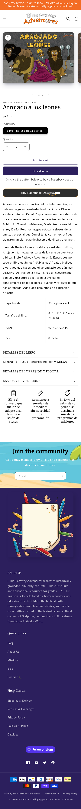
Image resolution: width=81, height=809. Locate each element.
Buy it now (40, 171)
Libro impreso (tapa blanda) (25, 130)
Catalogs (13, 734)
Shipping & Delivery (20, 700)
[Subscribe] (62, 476)
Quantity (8, 139)
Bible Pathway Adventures (26, 793)
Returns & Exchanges (21, 709)
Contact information (62, 799)
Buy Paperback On (34, 192)
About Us (13, 651)
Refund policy (52, 793)
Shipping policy (41, 799)
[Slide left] (32, 95)
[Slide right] (49, 95)
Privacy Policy (16, 717)
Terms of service (20, 799)
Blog (10, 668)
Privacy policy (70, 793)
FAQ (10, 643)
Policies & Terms (18, 725)
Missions (13, 660)
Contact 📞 (15, 677)
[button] (5, 19)
